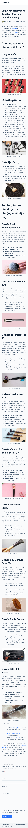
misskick (15, 32)
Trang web (4, 786)
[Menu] (25, 2)
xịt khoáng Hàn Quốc (17, 728)
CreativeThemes (8, 826)
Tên (3, 771)
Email (3, 779)
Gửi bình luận (6, 816)
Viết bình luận (6, 793)
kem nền (14, 28)
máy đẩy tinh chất (16, 737)
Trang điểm (22, 21)
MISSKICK (6, 2)
